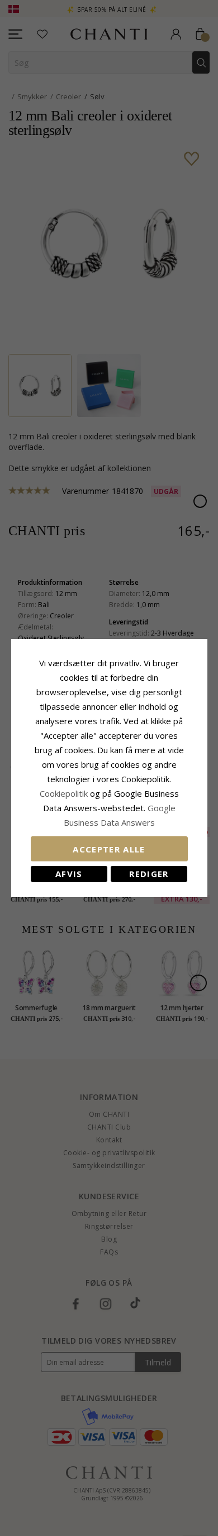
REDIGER (148, 873)
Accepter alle (109, 849)
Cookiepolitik (64, 793)
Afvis (69, 873)
